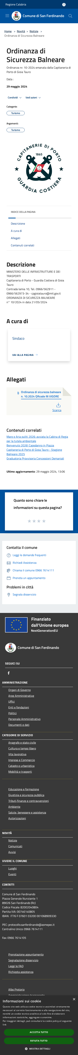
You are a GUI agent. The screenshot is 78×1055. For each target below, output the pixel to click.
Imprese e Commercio (21, 760)
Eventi (12, 874)
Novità (21, 31)
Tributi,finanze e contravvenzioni (28, 801)
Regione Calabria (15, 4)
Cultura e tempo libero (22, 748)
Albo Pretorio (16, 989)
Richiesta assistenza (20, 972)
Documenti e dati (18, 725)
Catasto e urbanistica (21, 766)
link (4, 1024)
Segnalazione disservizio (23, 960)
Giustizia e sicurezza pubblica (26, 795)
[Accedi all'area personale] (63, 4)
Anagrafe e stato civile (22, 742)
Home (8, 31)
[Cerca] (70, 16)
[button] (39, 1048)
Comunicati (15, 846)
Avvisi (12, 852)
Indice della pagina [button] (23, 212)
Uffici (11, 701)
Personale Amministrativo (24, 719)
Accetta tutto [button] (39, 1032)
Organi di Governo (19, 690)
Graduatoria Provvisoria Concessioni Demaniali (35, 458)
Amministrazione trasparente (26, 995)
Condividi (13, 97)
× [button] (74, 999)
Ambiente (14, 806)
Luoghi (12, 868)
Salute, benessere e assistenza (27, 812)
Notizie (34, 31)
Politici (12, 713)
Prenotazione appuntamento (26, 954)
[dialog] (39, 1025)
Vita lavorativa (17, 754)
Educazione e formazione (23, 789)
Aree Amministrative (21, 696)
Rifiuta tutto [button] (39, 1040)
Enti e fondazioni (18, 707)
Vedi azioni (32, 97)
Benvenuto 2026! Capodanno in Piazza (30, 445)
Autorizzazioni (17, 818)
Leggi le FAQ (16, 966)
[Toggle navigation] (7, 15)
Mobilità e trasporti (20, 771)
